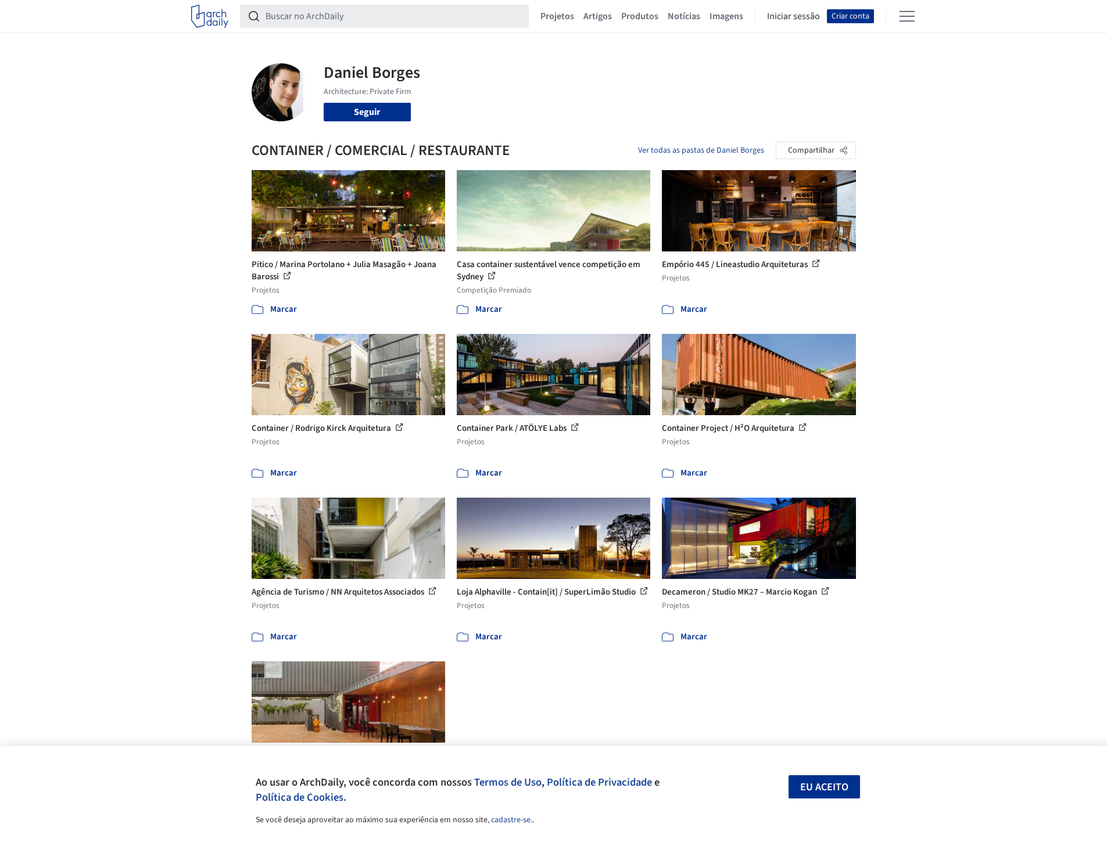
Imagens (726, 16)
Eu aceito (824, 787)
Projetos (557, 16)
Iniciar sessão (793, 16)
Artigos (597, 16)
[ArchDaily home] (209, 16)
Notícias (684, 16)
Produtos (639, 16)
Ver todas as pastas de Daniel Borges (701, 150)
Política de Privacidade (599, 782)
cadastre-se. (511, 820)
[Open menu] (907, 16)
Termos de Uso (508, 782)
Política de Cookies (299, 797)
